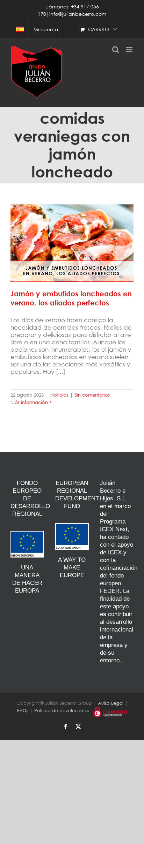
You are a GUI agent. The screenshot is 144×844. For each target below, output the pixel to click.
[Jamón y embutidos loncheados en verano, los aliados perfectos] (72, 243)
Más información (29, 402)
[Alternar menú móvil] (130, 49)
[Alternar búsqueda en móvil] (115, 49)
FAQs (22, 711)
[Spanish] (20, 29)
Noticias (59, 395)
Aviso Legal (110, 703)
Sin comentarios (92, 395)
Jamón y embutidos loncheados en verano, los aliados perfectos (72, 235)
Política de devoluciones (61, 711)
